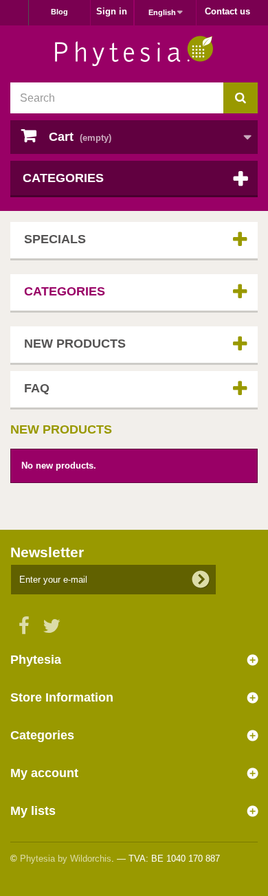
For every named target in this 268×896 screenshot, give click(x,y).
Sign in (111, 11)
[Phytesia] (134, 51)
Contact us (227, 11)
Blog (59, 12)
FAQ (36, 388)
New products (75, 343)
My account (44, 773)
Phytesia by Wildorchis (65, 858)
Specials (55, 239)
